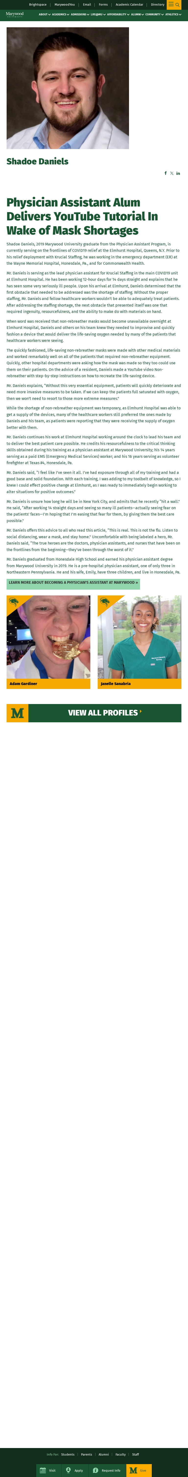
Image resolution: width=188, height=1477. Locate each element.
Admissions (78, 14)
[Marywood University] (15, 14)
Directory (157, 4)
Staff (135, 1454)
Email (87, 4)
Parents (86, 1454)
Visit (52, 1470)
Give (143, 1470)
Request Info (111, 1470)
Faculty (121, 1454)
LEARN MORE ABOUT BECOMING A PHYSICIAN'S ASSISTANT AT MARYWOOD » (73, 582)
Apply (79, 1470)
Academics (59, 14)
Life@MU (96, 14)
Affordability (116, 14)
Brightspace (38, 4)
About (43, 14)
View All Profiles (103, 713)
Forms (103, 4)
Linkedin (178, 173)
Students (67, 1454)
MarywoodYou (65, 4)
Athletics (171, 14)
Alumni (136, 14)
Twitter (172, 173)
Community (153, 14)
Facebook (165, 173)
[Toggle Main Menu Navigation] (174, 5)
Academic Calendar (129, 4)
